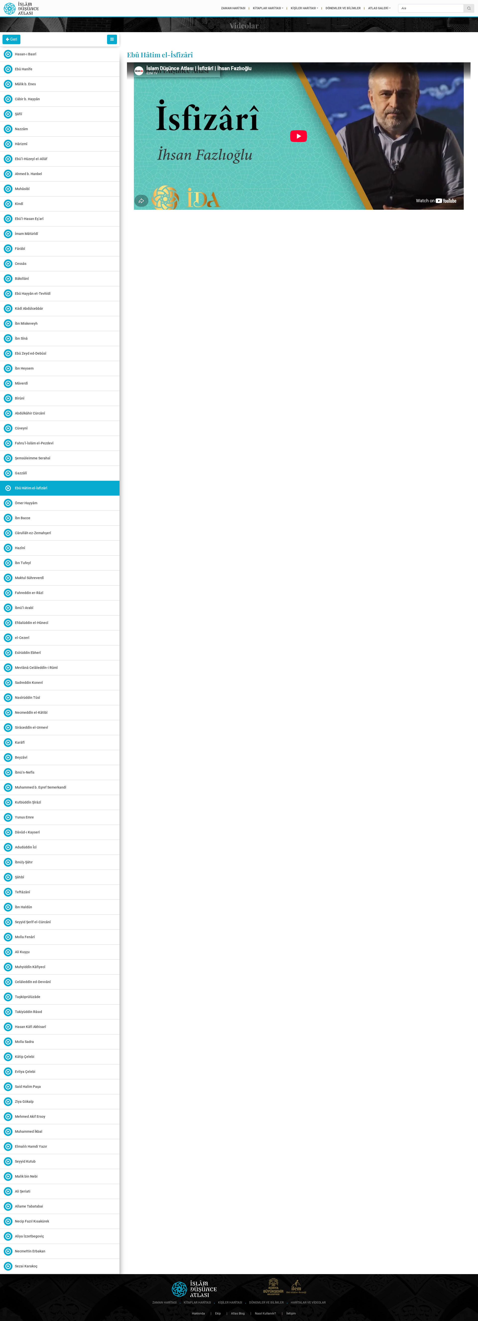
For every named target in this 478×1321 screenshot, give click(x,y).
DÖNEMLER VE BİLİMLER (343, 8)
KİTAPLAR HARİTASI (267, 8)
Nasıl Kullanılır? (263, 1313)
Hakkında (198, 1313)
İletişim (289, 1313)
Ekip (216, 1313)
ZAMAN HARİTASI (233, 8)
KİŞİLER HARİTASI (303, 8)
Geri (13, 39)
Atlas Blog (236, 1313)
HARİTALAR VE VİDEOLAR (308, 1302)
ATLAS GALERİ (378, 8)
